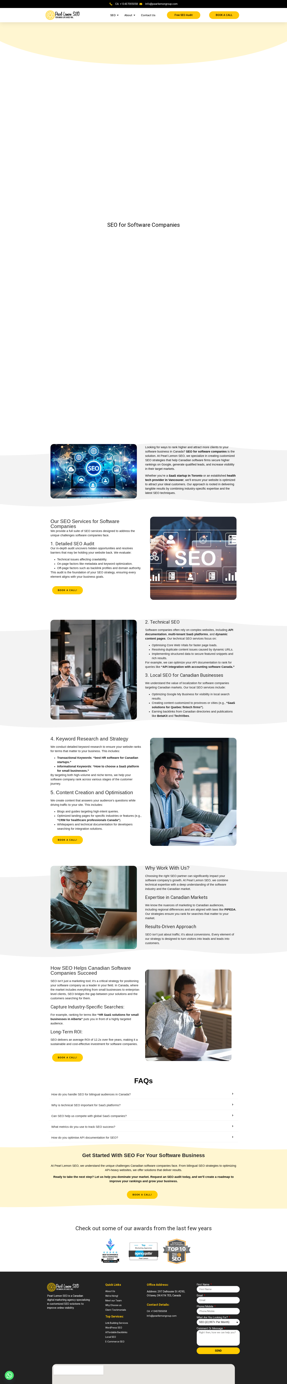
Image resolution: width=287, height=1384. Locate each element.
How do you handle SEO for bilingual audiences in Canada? (91, 1094)
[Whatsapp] (9, 1375)
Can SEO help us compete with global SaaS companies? (89, 1116)
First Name (203, 1284)
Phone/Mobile (205, 1306)
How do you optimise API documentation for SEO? (84, 1137)
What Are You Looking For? (213, 1317)
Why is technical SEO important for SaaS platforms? (86, 1105)
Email (200, 1295)
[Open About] (134, 15)
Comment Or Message (210, 1328)
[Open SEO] (117, 15)
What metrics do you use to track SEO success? (83, 1126)
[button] (143, 1094)
